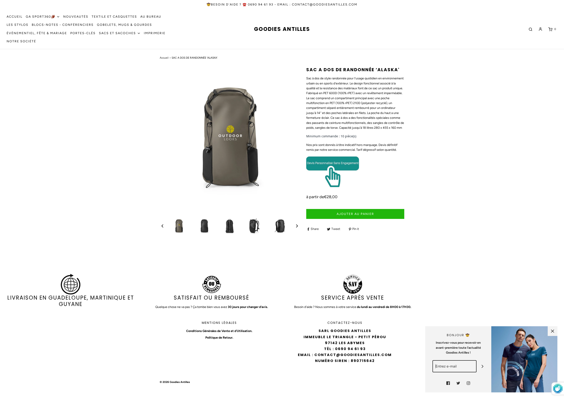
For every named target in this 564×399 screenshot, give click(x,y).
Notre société (21, 41)
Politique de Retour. (219, 337)
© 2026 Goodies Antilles (175, 382)
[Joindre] (483, 366)
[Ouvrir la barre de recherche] (530, 29)
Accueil (14, 17)
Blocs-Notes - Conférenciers (63, 25)
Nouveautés (75, 17)
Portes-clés (83, 33)
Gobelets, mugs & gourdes (124, 25)
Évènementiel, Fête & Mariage (37, 33)
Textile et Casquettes (114, 17)
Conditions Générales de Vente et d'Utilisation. (219, 331)
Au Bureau (150, 17)
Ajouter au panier (355, 214)
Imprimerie (154, 33)
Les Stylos (17, 25)
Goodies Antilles (282, 29)
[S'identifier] (540, 29)
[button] (162, 226)
